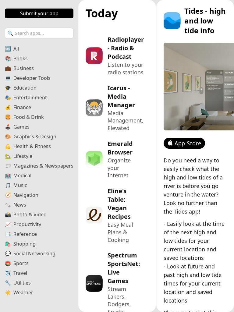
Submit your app (39, 13)
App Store (188, 143)
